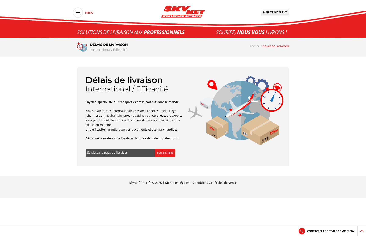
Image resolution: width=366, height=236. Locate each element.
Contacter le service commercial (331, 231)
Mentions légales (177, 183)
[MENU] (78, 12)
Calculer (165, 153)
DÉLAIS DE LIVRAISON (275, 46)
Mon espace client (275, 12)
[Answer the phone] (301, 231)
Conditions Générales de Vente (215, 183)
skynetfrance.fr (140, 183)
